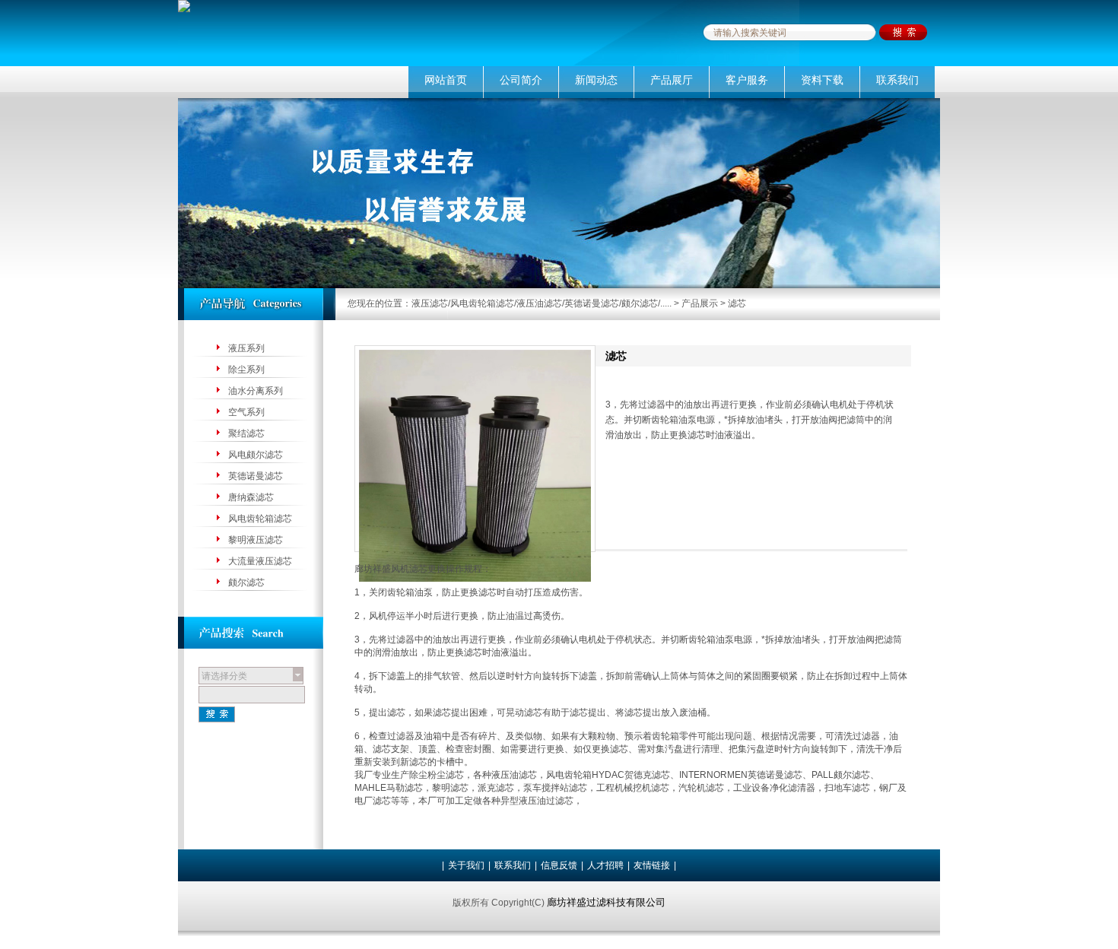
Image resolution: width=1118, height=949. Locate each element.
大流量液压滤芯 (260, 561)
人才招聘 (605, 865)
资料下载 (822, 80)
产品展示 (699, 303)
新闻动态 (596, 80)
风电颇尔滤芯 (255, 454)
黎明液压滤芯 (255, 540)
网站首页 (445, 80)
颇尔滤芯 (246, 582)
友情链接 (652, 865)
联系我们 (897, 80)
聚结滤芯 (246, 433)
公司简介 (521, 80)
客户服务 (747, 80)
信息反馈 (559, 865)
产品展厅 (671, 80)
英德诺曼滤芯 (255, 476)
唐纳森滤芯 (251, 497)
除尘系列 (246, 369)
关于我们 (466, 865)
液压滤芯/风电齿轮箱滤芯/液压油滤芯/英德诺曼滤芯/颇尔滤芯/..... (541, 303)
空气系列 (246, 412)
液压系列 (246, 348)
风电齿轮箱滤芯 (260, 518)
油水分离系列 (255, 391)
